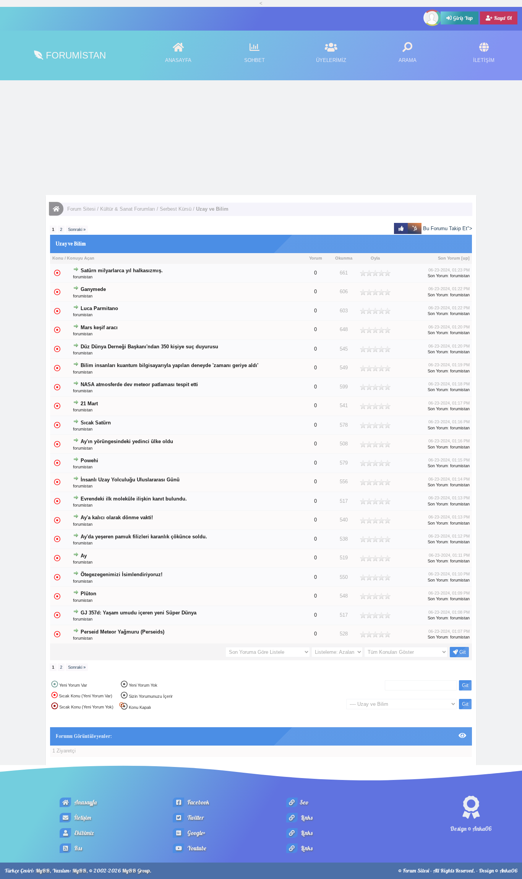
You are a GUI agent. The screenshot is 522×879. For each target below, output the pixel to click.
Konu (57, 258)
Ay (84, 556)
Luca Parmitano (99, 308)
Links (306, 817)
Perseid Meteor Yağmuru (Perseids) (122, 632)
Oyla (375, 258)
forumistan (82, 277)
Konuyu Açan (80, 258)
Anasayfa (85, 802)
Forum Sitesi (81, 209)
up (465, 258)
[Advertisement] (261, 137)
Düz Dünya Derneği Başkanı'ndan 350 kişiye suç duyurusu (149, 346)
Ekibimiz (83, 833)
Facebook (197, 802)
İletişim (82, 817)
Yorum (315, 258)
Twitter (195, 817)
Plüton (88, 593)
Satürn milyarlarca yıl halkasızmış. (122, 270)
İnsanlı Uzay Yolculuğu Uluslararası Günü (130, 480)
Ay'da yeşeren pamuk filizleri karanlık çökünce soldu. (144, 536)
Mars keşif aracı (99, 327)
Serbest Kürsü (175, 209)
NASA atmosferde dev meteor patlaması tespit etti (139, 384)
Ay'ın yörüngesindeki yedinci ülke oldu (127, 441)
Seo (304, 802)
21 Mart (89, 403)
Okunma (343, 258)
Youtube (196, 848)
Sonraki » (77, 229)
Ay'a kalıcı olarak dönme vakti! (117, 517)
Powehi (89, 460)
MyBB (43, 870)
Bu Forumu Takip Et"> (446, 228)
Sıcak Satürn (96, 423)
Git (462, 652)
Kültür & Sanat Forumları (127, 209)
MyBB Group (136, 870)
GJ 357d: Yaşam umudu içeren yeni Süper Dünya (138, 613)
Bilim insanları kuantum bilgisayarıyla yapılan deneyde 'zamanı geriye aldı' (169, 365)
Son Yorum (449, 258)
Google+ (196, 833)
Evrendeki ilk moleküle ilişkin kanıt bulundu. (134, 499)
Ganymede (93, 289)
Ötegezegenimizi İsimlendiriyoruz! (121, 574)
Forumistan (74, 55)
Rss (77, 848)
